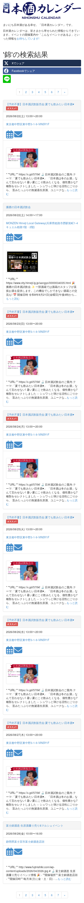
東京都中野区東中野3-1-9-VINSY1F (27, 124)
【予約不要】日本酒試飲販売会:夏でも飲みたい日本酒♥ (40, 104)
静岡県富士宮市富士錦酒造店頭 (25, 841)
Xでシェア (18, 63)
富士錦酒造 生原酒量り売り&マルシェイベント (34, 825)
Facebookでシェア (23, 71)
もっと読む (13, 298)
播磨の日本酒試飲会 (18, 207)
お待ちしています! (28, 38)
